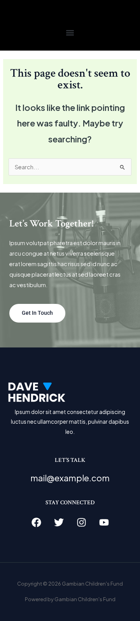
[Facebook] (36, 522)
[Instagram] (81, 522)
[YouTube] (104, 522)
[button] (70, 32)
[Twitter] (59, 522)
